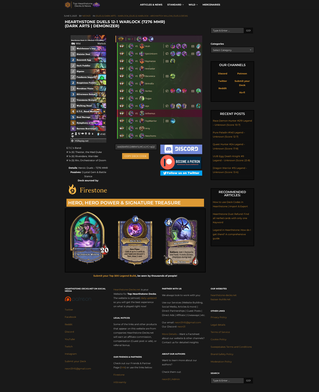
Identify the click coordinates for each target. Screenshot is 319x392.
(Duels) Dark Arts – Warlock (112, 16)
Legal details (218, 324)
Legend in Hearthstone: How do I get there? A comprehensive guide (232, 234)
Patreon (242, 73)
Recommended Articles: (232, 193)
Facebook (70, 316)
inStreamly (119, 382)
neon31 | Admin (171, 379)
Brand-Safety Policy (222, 354)
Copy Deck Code (135, 156)
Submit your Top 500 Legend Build (114, 275)
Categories (217, 43)
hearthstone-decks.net (224, 295)
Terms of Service (220, 332)
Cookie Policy (218, 339)
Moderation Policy (221, 361)
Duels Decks (180, 16)
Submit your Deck (75, 361)
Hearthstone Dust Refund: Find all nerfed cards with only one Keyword (231, 218)
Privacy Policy (219, 317)
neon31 (86, 16)
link (123, 367)
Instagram (71, 353)
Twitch (69, 346)
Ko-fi (242, 92)
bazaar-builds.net (220, 299)
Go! (248, 30)
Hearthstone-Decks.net (126, 289)
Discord (222, 73)
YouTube (70, 339)
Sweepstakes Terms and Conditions (231, 346)
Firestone (118, 374)
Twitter (222, 81)
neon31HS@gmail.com (78, 368)
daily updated (149, 298)
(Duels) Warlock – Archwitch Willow (151, 16)
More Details (169, 334)
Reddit (222, 88)
